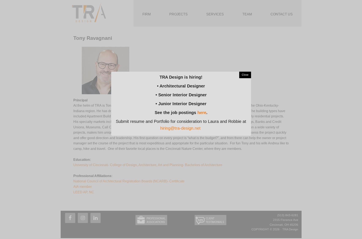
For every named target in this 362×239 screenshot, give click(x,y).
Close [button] (245, 74)
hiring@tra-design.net (180, 128)
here (201, 112)
